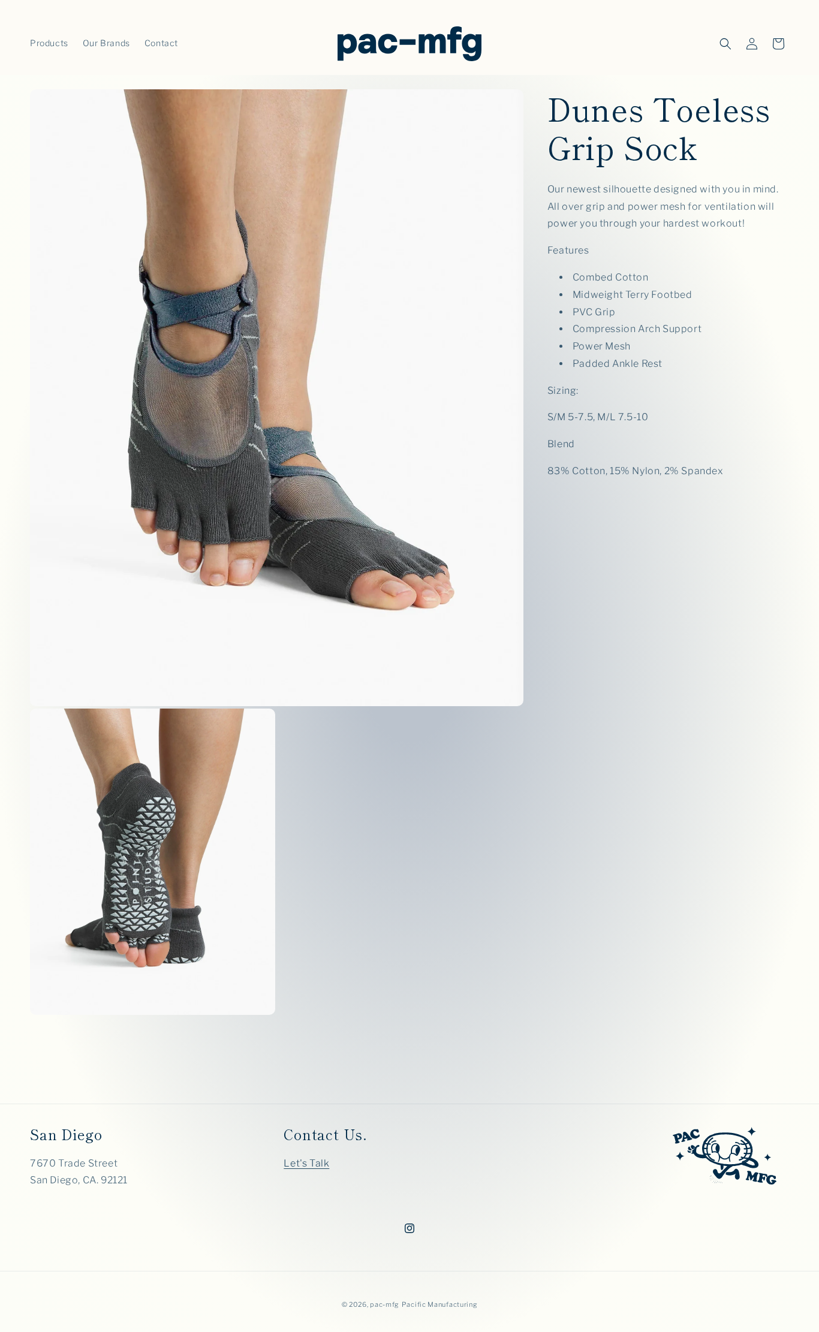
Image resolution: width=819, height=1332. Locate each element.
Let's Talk (306, 1163)
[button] (725, 44)
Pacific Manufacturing (440, 1304)
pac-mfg (384, 1304)
